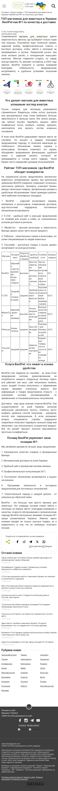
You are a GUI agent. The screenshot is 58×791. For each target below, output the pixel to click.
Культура (44, 673)
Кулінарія (5, 682)
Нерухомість (26, 659)
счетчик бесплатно (29, 787)
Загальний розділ (9, 655)
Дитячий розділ (47, 686)
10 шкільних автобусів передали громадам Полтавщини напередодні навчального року (25, 605)
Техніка (24, 655)
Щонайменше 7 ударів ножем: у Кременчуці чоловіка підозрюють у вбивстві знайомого (24, 568)
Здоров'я (44, 655)
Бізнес (4, 668)
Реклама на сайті (8, 710)
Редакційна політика (19, 779)
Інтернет (24, 673)
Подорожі (5, 686)
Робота (24, 686)
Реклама (5, 690)
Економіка (5, 677)
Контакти (22, 725)
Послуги (24, 682)
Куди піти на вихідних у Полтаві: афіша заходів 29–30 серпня (27, 642)
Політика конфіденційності (12, 777)
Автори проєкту (33, 725)
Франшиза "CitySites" (9, 713)
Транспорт (44, 659)
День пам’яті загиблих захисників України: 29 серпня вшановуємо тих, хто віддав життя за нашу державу (24, 624)
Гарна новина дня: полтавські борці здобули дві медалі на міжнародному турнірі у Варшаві (26, 559)
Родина (43, 682)
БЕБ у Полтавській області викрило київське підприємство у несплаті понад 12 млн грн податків (27, 587)
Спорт (42, 668)
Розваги (43, 664)
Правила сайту (29, 777)
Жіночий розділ (8, 673)
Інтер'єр (24, 677)
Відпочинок (26, 664)
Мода (42, 677)
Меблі (23, 668)
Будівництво (6, 664)
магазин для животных (33, 36)
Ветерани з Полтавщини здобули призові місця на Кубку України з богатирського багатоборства (29, 634)
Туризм (4, 659)
